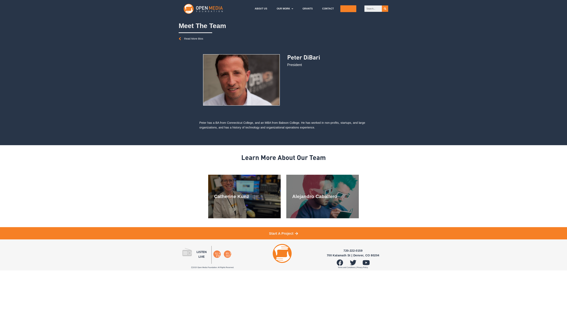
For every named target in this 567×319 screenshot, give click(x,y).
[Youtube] (366, 262)
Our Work (283, 8)
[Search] (385, 8)
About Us (261, 8)
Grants (308, 8)
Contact (328, 8)
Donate (348, 8)
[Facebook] (340, 262)
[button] (191, 38)
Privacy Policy (362, 267)
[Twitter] (353, 262)
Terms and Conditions (346, 267)
